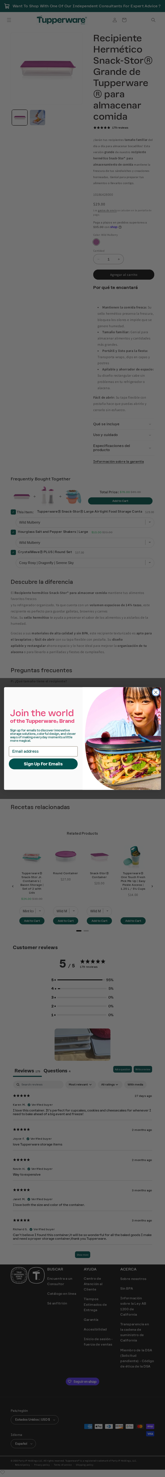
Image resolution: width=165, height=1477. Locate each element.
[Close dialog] (155, 692)
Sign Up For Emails (43, 763)
